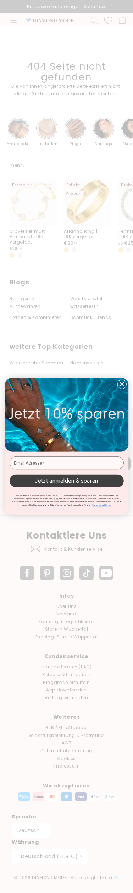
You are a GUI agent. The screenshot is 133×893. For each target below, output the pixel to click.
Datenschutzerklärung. (101, 505)
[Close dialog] (122, 384)
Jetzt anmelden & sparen (66, 480)
